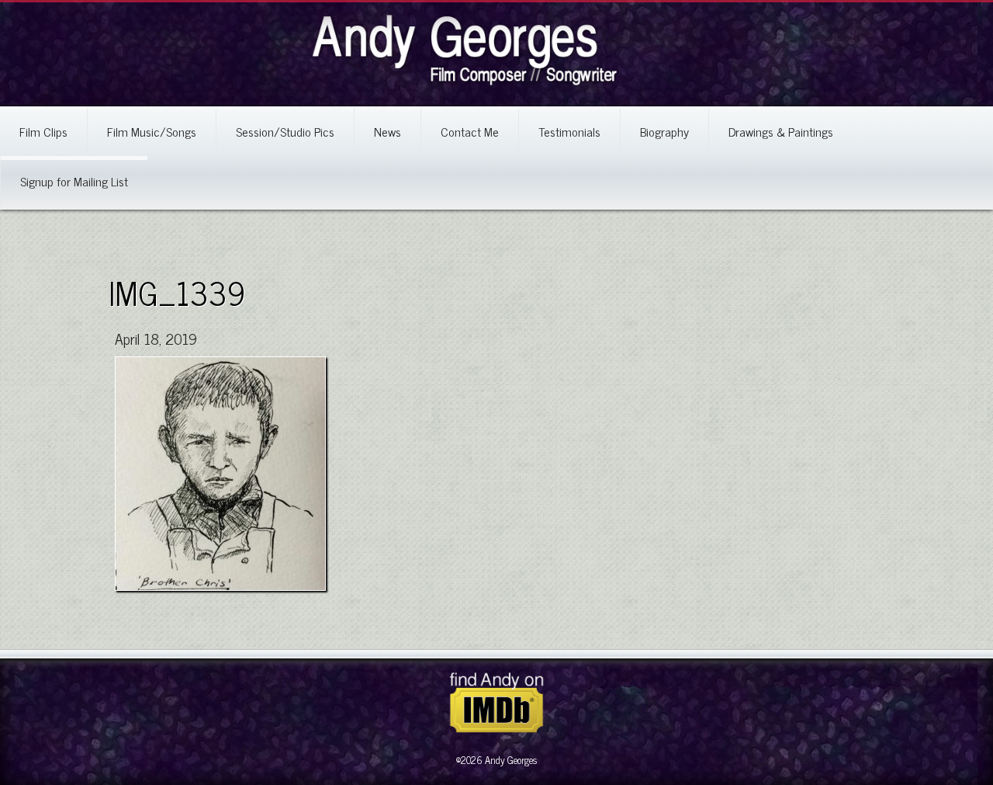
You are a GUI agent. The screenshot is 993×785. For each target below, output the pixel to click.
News (387, 131)
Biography (664, 131)
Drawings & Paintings (780, 131)
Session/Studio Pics (285, 131)
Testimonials (569, 131)
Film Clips (43, 131)
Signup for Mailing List (74, 181)
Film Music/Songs (151, 131)
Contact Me (470, 131)
